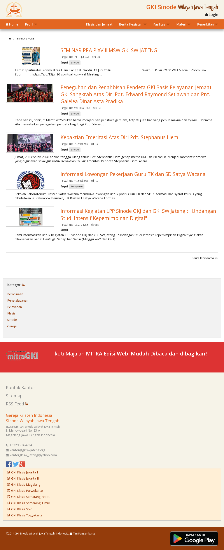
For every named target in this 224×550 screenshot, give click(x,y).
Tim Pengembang (83, 533)
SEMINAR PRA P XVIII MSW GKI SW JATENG (109, 50)
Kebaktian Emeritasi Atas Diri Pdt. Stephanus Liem (119, 137)
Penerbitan (205, 24)
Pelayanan (14, 307)
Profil (29, 24)
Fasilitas (159, 24)
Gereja (12, 326)
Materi (181, 24)
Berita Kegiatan (130, 24)
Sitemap (14, 396)
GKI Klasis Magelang (25, 484)
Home (13, 24)
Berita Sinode (25, 38)
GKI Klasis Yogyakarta (26, 515)
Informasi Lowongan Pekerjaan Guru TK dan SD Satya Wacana (133, 174)
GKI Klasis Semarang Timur (30, 503)
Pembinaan (15, 294)
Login (213, 14)
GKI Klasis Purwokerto (26, 491)
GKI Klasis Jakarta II (24, 478)
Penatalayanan (17, 300)
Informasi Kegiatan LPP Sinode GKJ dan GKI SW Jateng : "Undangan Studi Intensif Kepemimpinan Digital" (138, 214)
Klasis (11, 313)
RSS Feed (15, 404)
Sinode (12, 320)
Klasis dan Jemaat (99, 24)
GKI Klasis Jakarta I (24, 472)
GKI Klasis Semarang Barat (30, 497)
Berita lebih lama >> (205, 258)
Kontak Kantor (20, 387)
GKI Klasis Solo (21, 509)
